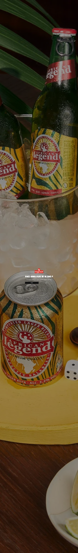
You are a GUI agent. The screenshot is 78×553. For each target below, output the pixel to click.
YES (32, 282)
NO (46, 282)
